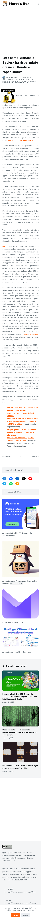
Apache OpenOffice (9, 80)
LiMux (4, 246)
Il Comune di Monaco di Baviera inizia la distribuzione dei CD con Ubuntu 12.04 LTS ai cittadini (22, 421)
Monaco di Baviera (9, 81)
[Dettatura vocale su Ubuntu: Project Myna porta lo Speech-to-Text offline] (20, 752)
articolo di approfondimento (20, 140)
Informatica (21, 80)
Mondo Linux (21, 81)
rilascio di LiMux (31, 334)
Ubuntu (25, 83)
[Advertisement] (20, 28)
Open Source (31, 81)
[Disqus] (20, 808)
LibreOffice (30, 80)
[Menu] (34, 4)
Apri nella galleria (8, 91)
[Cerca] (38, 3)
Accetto (15, 915)
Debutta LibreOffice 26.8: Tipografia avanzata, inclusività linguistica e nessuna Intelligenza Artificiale (20, 696)
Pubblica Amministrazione (12, 83)
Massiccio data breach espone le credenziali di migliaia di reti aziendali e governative (19, 732)
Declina (25, 915)
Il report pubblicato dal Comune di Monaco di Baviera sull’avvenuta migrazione (21, 432)
